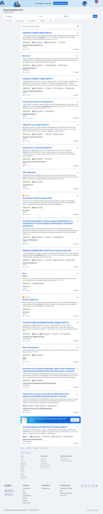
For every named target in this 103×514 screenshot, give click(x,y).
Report (77, 49)
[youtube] (96, 485)
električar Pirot (44, 463)
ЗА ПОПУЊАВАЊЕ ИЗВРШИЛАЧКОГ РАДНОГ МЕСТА (45, 323)
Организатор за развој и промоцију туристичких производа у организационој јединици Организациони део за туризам (48, 369)
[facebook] (81, 485)
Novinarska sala (27, 495)
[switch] (78, 26)
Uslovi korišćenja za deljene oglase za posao (16, 510)
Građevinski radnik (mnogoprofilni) (37, 198)
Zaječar (22, 467)
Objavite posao (45, 488)
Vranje (22, 473)
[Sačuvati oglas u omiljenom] (77, 33)
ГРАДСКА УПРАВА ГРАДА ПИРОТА (37, 79)
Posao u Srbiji (26, 503)
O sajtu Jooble (26, 488)
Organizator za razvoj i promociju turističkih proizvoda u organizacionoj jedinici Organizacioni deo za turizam (45, 395)
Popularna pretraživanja (66, 488)
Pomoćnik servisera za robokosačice (37, 102)
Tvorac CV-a (63, 495)
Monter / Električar (30, 300)
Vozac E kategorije (30, 347)
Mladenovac (23, 465)
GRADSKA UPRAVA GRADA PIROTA (37, 33)
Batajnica (23, 475)
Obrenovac (23, 463)
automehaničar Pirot (45, 465)
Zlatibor (22, 471)
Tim (24, 491)
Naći (95, 16)
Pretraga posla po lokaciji (66, 461)
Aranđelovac (24, 477)
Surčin (22, 458)
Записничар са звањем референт (37, 148)
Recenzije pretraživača (66, 493)
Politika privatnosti (34, 510)
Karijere (25, 498)
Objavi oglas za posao (60, 3)
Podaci (24, 493)
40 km (65, 16)
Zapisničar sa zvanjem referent (35, 125)
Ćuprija (22, 469)
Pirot (24, 273)
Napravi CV (75, 420)
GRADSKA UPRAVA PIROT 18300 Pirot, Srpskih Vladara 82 (46, 250)
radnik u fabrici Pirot (45, 467)
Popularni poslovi (64, 458)
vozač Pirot (43, 458)
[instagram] (85, 485)
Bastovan (26, 56)
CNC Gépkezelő (29, 172)
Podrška (25, 500)
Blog (61, 491)
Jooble (97, 510)
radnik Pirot (43, 461)
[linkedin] (92, 485)
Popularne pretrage (25, 452)
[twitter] (89, 485)
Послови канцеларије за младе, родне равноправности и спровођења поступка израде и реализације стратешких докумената (47, 223)
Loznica (22, 461)
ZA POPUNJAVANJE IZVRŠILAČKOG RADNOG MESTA (44, 427)
